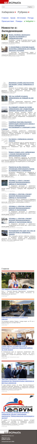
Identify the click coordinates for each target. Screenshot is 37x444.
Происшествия (8, 21)
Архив (12, 18)
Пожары (19, 21)
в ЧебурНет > (29, 21)
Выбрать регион (6, 439)
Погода (30, 18)
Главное (5, 18)
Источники (21, 18)
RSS (13, 441)
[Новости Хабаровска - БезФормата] (11, 2)
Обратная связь (6, 438)
